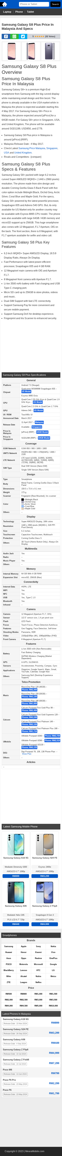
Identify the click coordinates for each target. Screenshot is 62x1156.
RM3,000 (38, 1000)
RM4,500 (24, 1006)
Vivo (53, 952)
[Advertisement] (31, 346)
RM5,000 (38, 1006)
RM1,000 (38, 994)
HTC (38, 970)
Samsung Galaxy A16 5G (16, 1019)
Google (53, 964)
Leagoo (23, 982)
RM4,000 (9, 1006)
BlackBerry (9, 970)
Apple (23, 946)
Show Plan (26, 754)
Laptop (7, 12)
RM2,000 (9, 1000)
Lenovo (23, 970)
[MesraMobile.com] (4, 6)
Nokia (53, 946)
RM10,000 (53, 1006)
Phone (19, 12)
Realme (38, 958)
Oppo (23, 958)
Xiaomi (38, 952)
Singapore (51, 148)
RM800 (23, 994)
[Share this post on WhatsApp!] (14, 38)
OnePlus (53, 958)
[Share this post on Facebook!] (5, 38)
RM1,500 (53, 994)
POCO (9, 964)
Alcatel (23, 976)
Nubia (38, 976)
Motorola (23, 964)
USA (6, 152)
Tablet (30, 12)
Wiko (8, 976)
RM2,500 (24, 1000)
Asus (8, 958)
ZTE (9, 982)
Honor (23, 952)
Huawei (8, 952)
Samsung (8, 946)
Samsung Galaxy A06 (14, 1039)
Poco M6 (7, 1070)
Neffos (38, 982)
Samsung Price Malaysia (32, 148)
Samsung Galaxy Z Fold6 (16, 1059)
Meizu (53, 976)
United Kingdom (23, 152)
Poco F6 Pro (9, 1080)
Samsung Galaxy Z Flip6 (15, 1049)
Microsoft (38, 964)
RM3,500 (53, 1000)
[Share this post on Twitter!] (22, 38)
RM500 (9, 994)
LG (53, 970)
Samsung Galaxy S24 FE (16, 1029)
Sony (38, 946)
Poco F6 (7, 1090)
